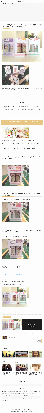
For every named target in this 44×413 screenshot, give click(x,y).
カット (33, 393)
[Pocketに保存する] (25, 333)
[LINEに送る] (39, 333)
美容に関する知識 (25, 398)
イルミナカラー (5, 393)
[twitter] (20, 407)
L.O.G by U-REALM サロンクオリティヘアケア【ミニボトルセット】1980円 (18, 105)
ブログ (12, 409)
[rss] (23, 407)
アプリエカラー (37, 391)
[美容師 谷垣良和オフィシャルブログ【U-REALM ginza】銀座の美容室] (22, 1)
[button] (1, 1)
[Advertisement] (22, 12)
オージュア (28, 393)
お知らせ (18, 391)
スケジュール (25, 395)
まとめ (30, 391)
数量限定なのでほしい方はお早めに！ (12, 112)
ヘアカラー (5, 398)
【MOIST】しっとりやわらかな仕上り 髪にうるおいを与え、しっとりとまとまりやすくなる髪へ (22, 106)
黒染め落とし (5, 400)
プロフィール (7, 409)
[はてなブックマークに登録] (18, 333)
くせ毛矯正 (24, 391)
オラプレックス (21, 393)
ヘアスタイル (18, 398)
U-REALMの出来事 (7, 28)
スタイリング (31, 395)
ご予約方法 (37, 409)
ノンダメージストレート (22, 397)
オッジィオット (13, 393)
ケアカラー (4, 395)
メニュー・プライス (27, 409)
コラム (10, 395)
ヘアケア (11, 398)
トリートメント (14, 397)
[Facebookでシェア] (5, 333)
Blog (3, 28)
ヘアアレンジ (38, 397)
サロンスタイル (17, 395)
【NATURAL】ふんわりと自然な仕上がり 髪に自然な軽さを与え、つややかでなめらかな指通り (22, 107)
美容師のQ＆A (34, 398)
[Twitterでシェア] (12, 333)
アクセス (32, 409)
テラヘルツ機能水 (5, 397)
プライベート (31, 397)
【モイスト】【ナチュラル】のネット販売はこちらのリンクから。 (14, 274)
